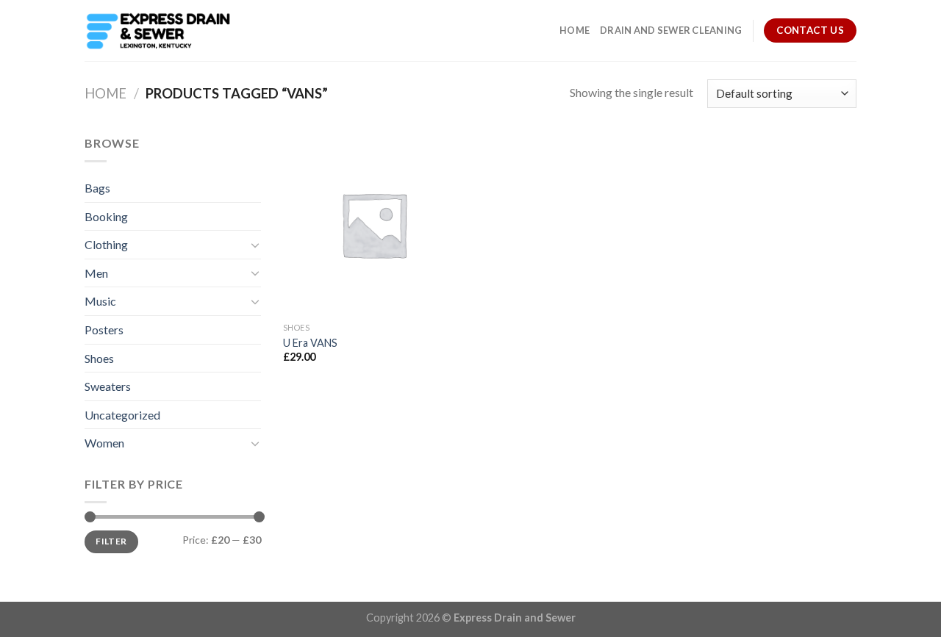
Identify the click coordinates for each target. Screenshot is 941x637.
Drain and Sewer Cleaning (671, 30)
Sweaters (108, 386)
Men (96, 273)
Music (100, 301)
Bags (97, 188)
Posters (104, 330)
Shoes (99, 358)
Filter (111, 541)
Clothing (106, 244)
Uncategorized (122, 415)
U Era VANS (310, 343)
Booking (106, 216)
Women (104, 443)
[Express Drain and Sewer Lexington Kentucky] (158, 31)
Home (574, 30)
